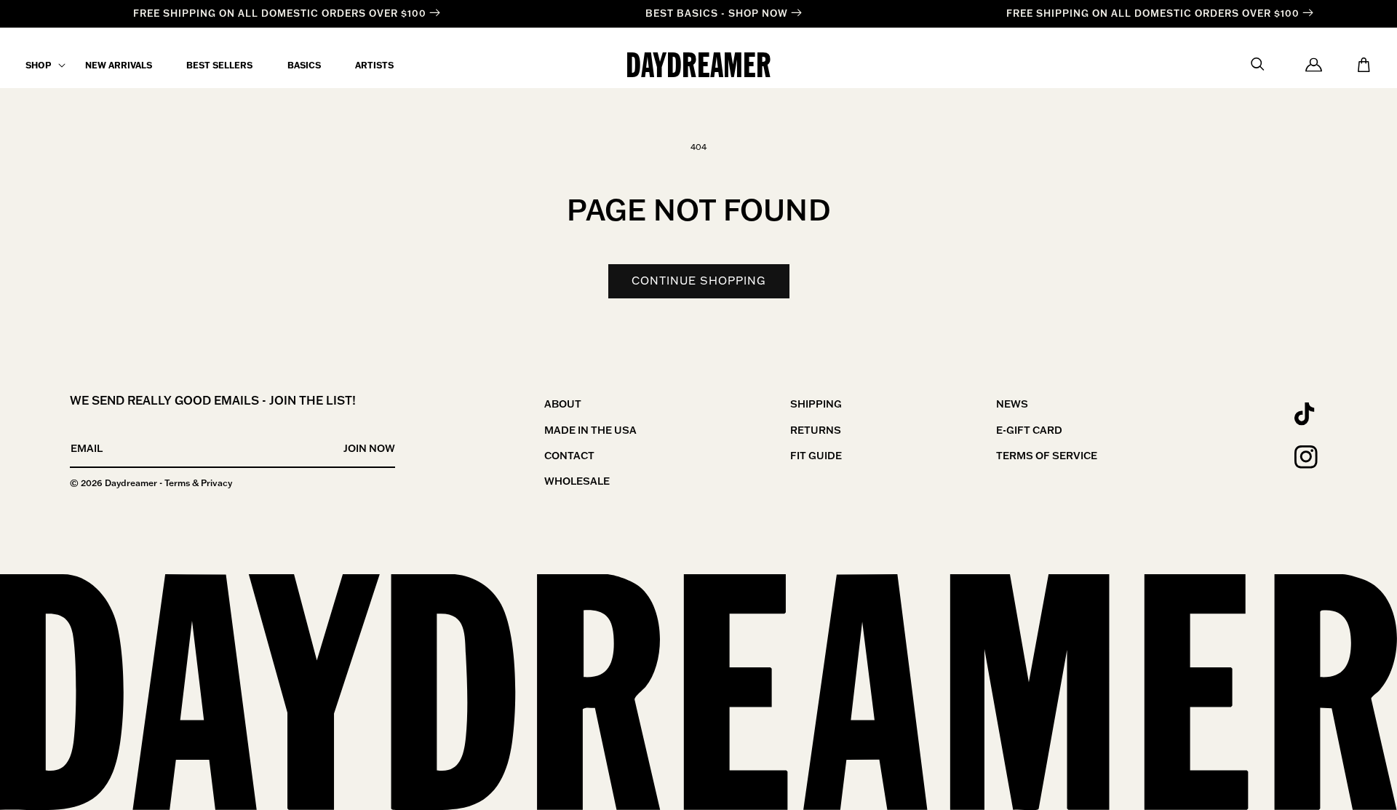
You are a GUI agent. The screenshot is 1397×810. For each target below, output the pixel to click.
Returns (815, 430)
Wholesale (577, 481)
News (1012, 403)
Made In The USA (590, 430)
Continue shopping (699, 280)
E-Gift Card (1029, 430)
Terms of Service (1046, 455)
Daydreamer (131, 482)
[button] (38, 65)
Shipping (816, 403)
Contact (569, 455)
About (562, 403)
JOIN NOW (369, 448)
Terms (177, 482)
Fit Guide (816, 455)
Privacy (216, 482)
